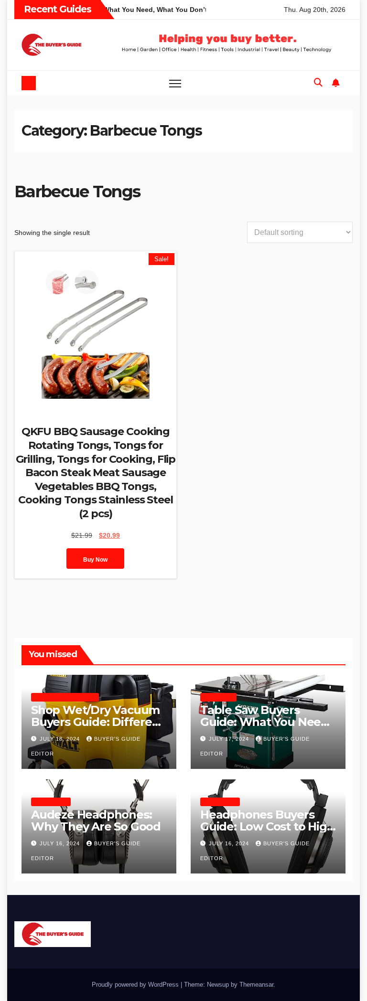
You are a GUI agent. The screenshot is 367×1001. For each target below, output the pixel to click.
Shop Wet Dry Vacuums (65, 697)
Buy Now (95, 559)
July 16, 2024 (61, 843)
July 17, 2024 (230, 739)
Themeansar (256, 984)
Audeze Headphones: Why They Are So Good (96, 820)
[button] (318, 82)
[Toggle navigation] (175, 82)
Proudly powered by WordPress (136, 984)
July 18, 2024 (61, 739)
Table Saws (218, 697)
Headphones (51, 801)
